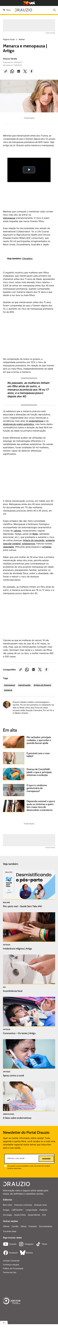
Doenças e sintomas (23, 1205)
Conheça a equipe (11, 1264)
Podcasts (33, 1226)
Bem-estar (7, 1205)
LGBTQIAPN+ (17, 1210)
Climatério (27, 258)
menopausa (9, 218)
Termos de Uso (9, 1272)
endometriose (36, 421)
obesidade (8, 546)
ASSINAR (46, 1159)
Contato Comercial (11, 1260)
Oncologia (7, 1215)
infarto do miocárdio (34, 540)
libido (35, 533)
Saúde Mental (34, 1215)
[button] (5, 71)
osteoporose (28, 543)
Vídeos (23, 1226)
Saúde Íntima (20, 1215)
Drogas (6, 1210)
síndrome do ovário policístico (18, 424)
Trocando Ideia (9, 1231)
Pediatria (43, 1210)
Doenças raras (40, 1205)
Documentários (45, 1226)
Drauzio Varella (10, 59)
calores (17, 530)
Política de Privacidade (13, 1268)
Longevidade (31, 1210)
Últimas (6, 1226)
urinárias (46, 546)
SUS (44, 1215)
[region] (23, 337)
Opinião (15, 1226)
